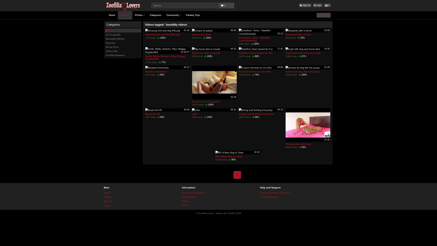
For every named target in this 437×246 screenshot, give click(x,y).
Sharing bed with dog (298, 144)
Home (112, 15)
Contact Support (269, 197)
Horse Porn (112, 47)
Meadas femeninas (156, 71)
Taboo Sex (112, 51)
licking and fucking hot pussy (256, 114)
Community (172, 15)
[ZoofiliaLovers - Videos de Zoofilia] (123, 5)
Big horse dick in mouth (206, 53)
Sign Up (306, 5)
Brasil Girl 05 (152, 114)
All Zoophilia (113, 34)
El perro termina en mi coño (255, 71)
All (107, 30)
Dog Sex (110, 43)
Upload (324, 15)
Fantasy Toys (193, 15)
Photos (139, 15)
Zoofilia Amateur (115, 55)
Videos (124, 15)
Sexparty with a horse (298, 34)
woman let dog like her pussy (303, 71)
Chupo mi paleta (201, 34)
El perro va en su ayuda (206, 101)
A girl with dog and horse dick (303, 53)
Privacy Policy (189, 197)
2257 (184, 205)
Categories (155, 15)
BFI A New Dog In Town (228, 156)
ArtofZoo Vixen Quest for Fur (256, 53)
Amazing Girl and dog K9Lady (162, 34)
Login (318, 5)
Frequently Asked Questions (275, 192)
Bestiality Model (115, 38)
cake (195, 114)
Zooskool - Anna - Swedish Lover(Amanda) (254, 39)
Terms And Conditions (194, 192)
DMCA (185, 201)
